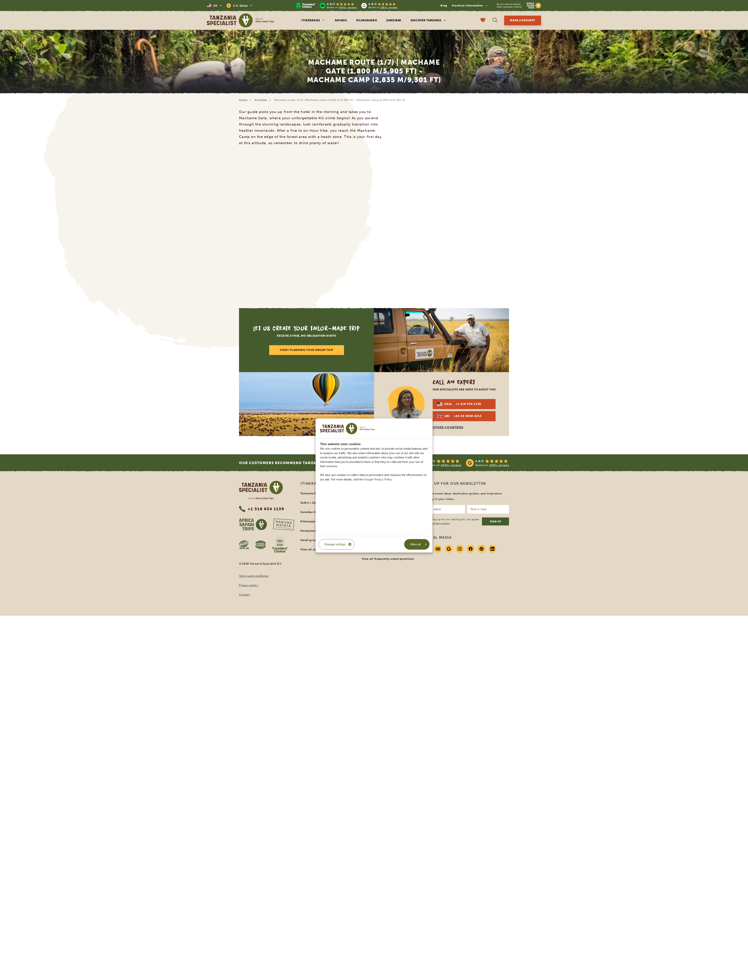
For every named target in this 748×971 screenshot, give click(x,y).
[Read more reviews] (347, 5)
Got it (233, 29)
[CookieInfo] (347, 428)
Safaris (341, 20)
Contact (244, 594)
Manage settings (335, 544)
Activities (261, 100)
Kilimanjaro (366, 20)
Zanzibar (393, 20)
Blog (443, 5)
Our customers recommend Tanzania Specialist (293, 463)
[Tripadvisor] (438, 549)
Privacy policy (248, 585)
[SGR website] (244, 544)
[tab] (369, 287)
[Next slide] (508, 221)
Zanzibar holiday (312, 512)
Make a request (522, 20)
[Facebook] (471, 549)
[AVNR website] (260, 544)
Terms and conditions (253, 576)
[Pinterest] (481, 549)
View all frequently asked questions (388, 559)
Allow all (415, 544)
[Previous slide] (240, 221)
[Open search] (495, 20)
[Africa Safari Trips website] (253, 524)
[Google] (449, 549)
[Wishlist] (483, 20)
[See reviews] (463, 463)
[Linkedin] (492, 549)
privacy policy (441, 523)
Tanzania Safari (311, 493)
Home (243, 100)
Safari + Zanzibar (312, 502)
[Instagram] (460, 549)
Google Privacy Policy (378, 479)
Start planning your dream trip (306, 350)
